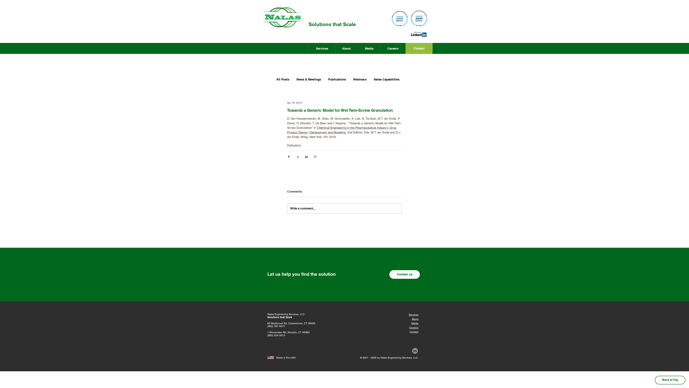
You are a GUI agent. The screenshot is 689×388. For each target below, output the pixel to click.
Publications (337, 79)
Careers (413, 327)
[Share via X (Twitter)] (297, 156)
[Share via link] (315, 156)
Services (413, 314)
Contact (414, 331)
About (415, 319)
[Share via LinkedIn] (306, 156)
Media (414, 323)
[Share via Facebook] (288, 156)
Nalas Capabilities (386, 79)
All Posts (282, 79)
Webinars (360, 79)
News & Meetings (308, 79)
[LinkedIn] (415, 351)
